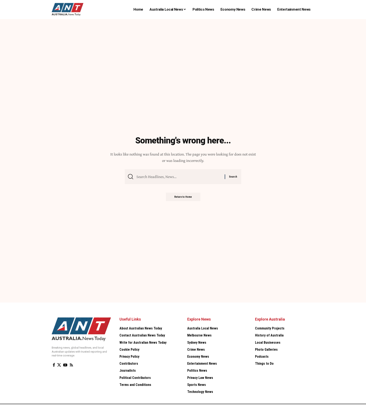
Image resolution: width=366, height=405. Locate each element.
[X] (59, 365)
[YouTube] (65, 365)
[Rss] (71, 365)
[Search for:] (179, 176)
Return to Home (183, 196)
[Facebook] (54, 365)
